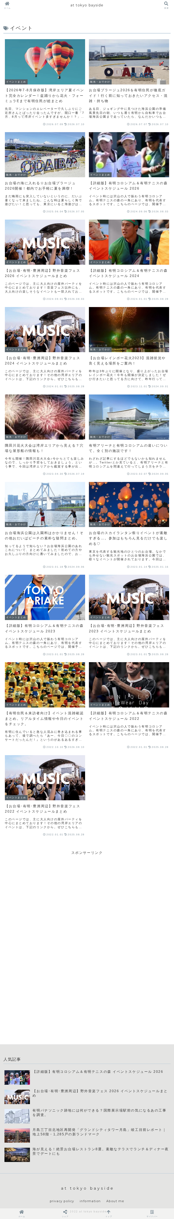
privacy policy (62, 1201)
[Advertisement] (87, 885)
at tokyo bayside (87, 5)
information (90, 1201)
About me (115, 1201)
